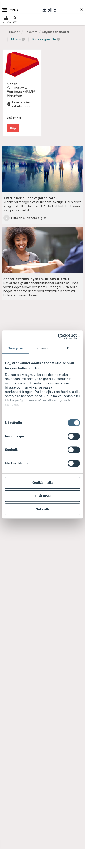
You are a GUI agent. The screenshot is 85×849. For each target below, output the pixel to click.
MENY (14, 9)
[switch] (74, 436)
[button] (18, 39)
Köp (13, 128)
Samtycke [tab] (15, 348)
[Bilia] (49, 9)
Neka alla (42, 509)
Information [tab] (42, 348)
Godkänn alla (42, 482)
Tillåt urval (43, 496)
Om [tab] (69, 348)
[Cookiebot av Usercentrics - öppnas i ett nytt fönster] (61, 336)
